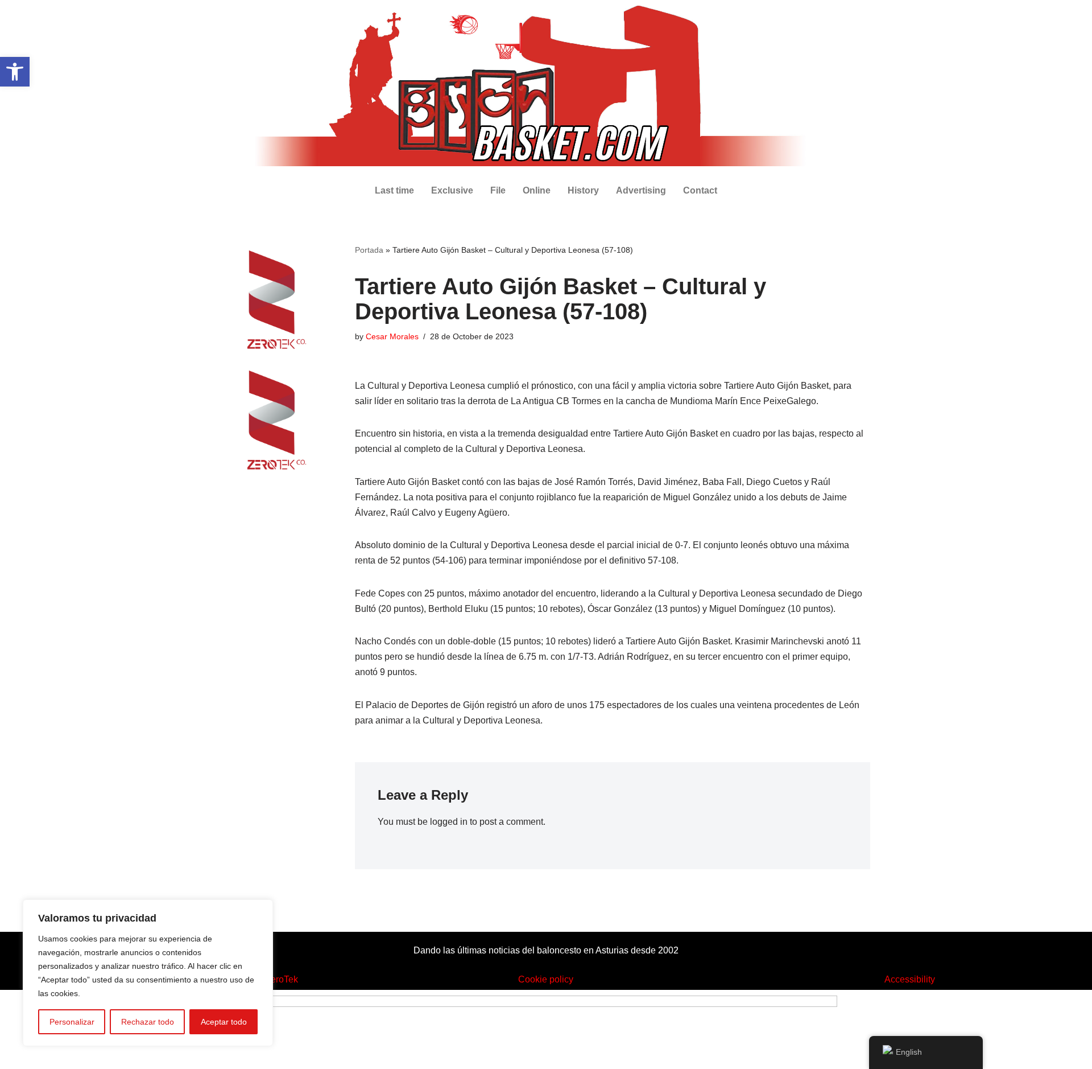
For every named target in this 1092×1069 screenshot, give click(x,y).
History (583, 190)
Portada (369, 249)
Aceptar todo (224, 1021)
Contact (700, 190)
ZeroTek (281, 979)
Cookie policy (545, 979)
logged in (449, 822)
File (498, 190)
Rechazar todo (147, 1021)
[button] (15, 72)
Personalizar (71, 1021)
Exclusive (452, 190)
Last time (394, 190)
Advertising (641, 190)
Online (537, 190)
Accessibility (909, 979)
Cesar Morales (392, 336)
